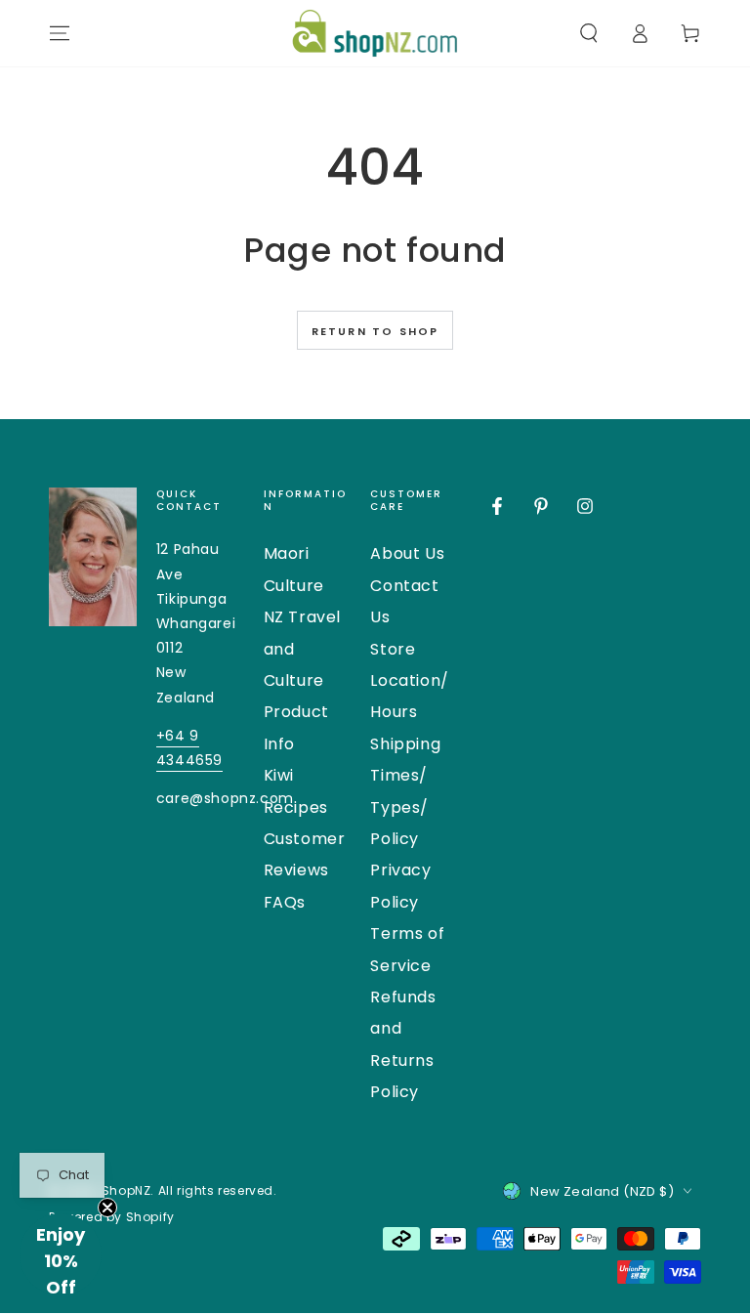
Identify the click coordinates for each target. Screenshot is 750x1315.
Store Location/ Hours (409, 681)
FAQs (285, 902)
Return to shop (375, 331)
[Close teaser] (107, 1207)
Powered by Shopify (112, 1217)
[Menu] (59, 33)
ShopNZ (126, 1190)
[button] (588, 33)
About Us (407, 553)
